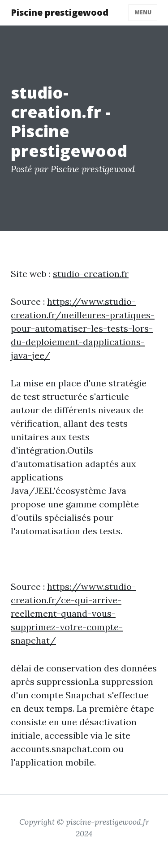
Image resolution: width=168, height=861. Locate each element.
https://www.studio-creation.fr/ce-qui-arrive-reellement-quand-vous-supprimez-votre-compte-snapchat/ (73, 613)
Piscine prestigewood (59, 12)
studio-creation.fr (91, 273)
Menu (142, 12)
